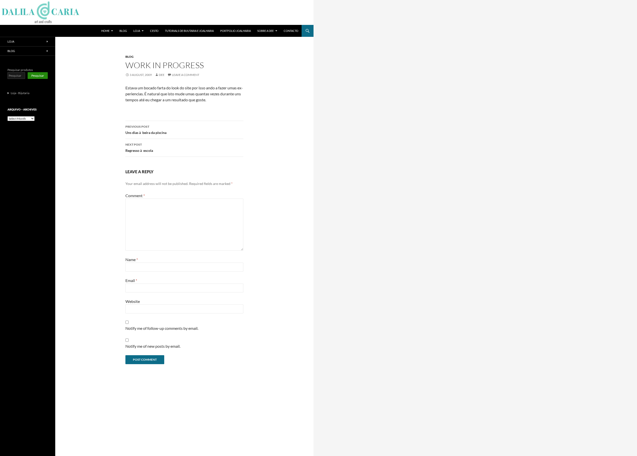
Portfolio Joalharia (235, 30)
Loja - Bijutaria (20, 93)
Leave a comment (185, 75)
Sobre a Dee (265, 30)
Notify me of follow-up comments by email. (161, 328)
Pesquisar (37, 75)
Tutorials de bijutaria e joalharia (189, 30)
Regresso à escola (139, 148)
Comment (135, 195)
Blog (123, 30)
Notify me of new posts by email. (152, 346)
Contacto (291, 30)
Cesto (154, 30)
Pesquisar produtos (20, 70)
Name (131, 259)
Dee (161, 75)
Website (132, 301)
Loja (136, 30)
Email (131, 280)
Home (105, 30)
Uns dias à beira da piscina (145, 130)
